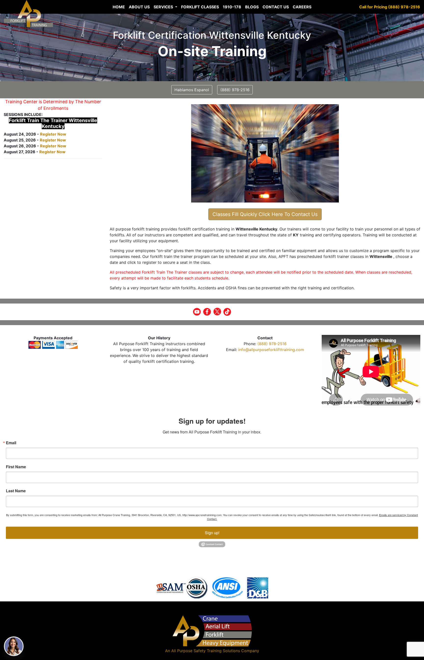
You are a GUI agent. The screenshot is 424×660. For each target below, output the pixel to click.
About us (139, 6)
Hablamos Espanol (191, 89)
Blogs (252, 6)
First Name (16, 467)
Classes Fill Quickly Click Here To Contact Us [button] (265, 214)
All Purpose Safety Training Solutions (205, 650)
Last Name (16, 491)
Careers (302, 6)
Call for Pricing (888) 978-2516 (389, 6)
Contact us (276, 6)
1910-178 (232, 6)
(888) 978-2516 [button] (235, 89)
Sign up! (212, 532)
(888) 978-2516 (272, 343)
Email (11, 443)
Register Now (53, 134)
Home (119, 6)
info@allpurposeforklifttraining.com (271, 349)
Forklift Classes (200, 6)
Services (164, 6)
